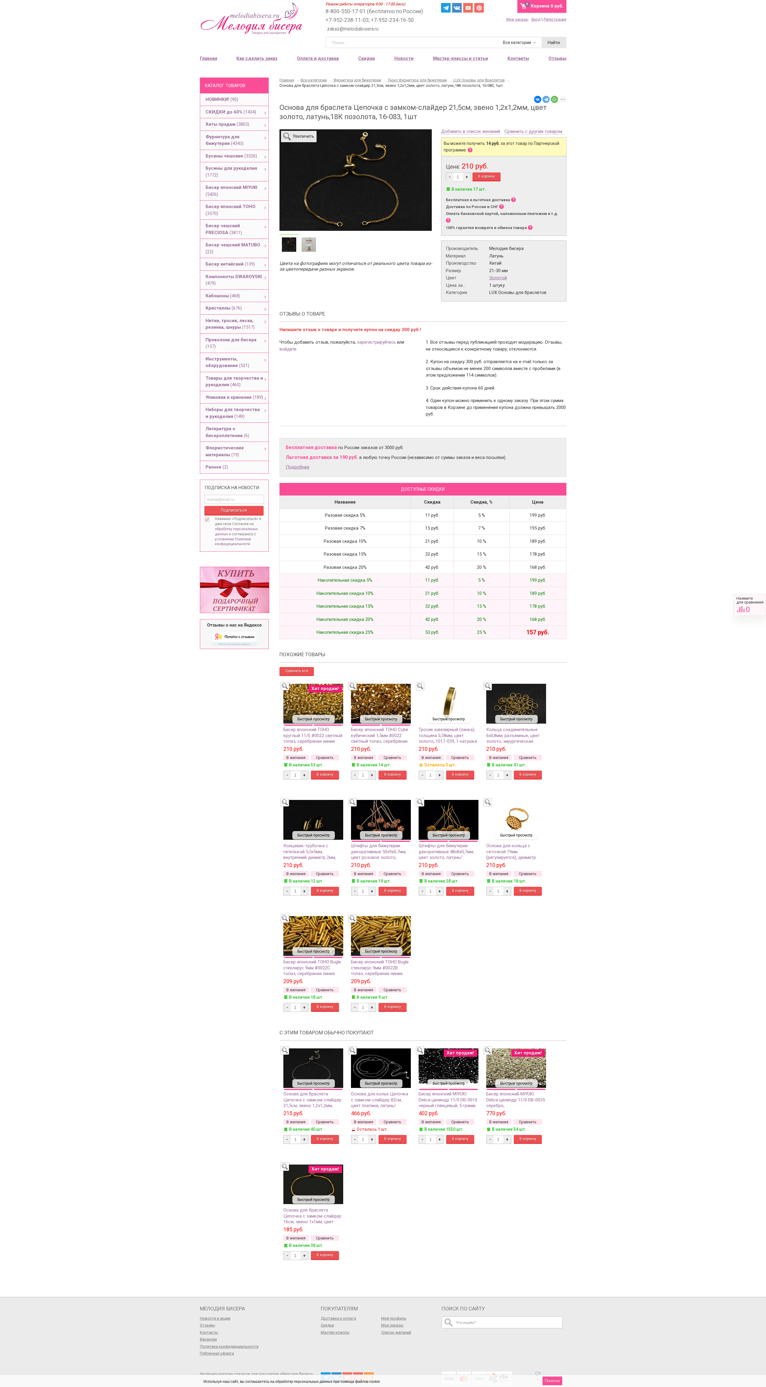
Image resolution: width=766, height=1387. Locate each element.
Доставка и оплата (338, 1318)
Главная (208, 58)
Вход (535, 19)
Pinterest (479, 8)
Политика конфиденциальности (229, 1346)
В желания (296, 757)
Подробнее (297, 467)
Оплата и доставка (318, 58)
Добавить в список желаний (470, 131)
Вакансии (208, 1339)
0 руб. (547, 6)
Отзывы (207, 1325)
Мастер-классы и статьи (460, 58)
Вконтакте (457, 8)
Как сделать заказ (256, 58)
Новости (404, 58)
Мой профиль (393, 1318)
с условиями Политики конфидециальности (235, 539)
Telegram (446, 8)
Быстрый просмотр (313, 719)
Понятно (552, 1381)
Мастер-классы (335, 1332)
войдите (288, 349)
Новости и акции (215, 1318)
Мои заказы (517, 19)
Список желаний (396, 1332)
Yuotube (468, 8)
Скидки (366, 58)
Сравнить (750, 605)
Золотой (498, 278)
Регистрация (555, 19)
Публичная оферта (217, 1353)
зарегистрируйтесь (376, 342)
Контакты (209, 1332)
